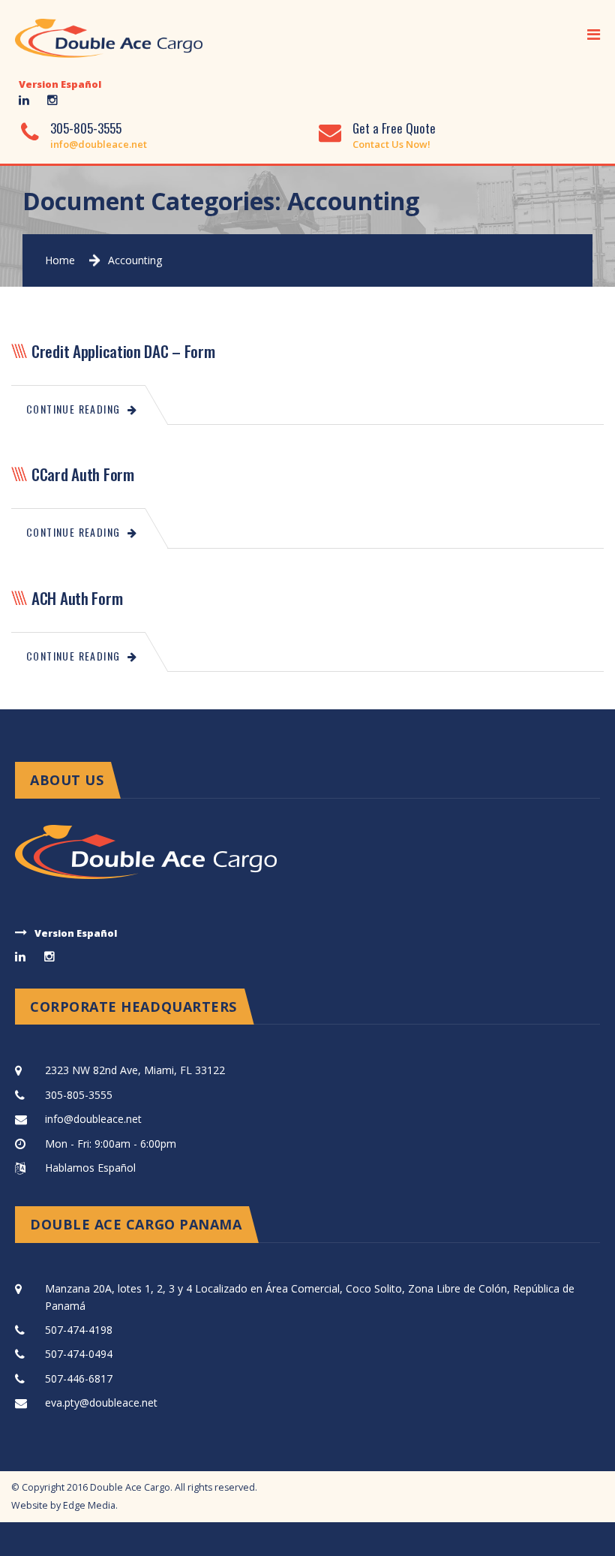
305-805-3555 (86, 128)
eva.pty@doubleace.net (101, 1402)
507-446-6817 (78, 1378)
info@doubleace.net (98, 144)
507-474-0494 (78, 1354)
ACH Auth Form (77, 597)
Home (60, 260)
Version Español (60, 84)
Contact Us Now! (391, 144)
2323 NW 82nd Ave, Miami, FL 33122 (135, 1070)
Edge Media (89, 1505)
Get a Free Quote (394, 128)
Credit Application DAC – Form (123, 351)
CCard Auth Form (83, 474)
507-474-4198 (78, 1330)
